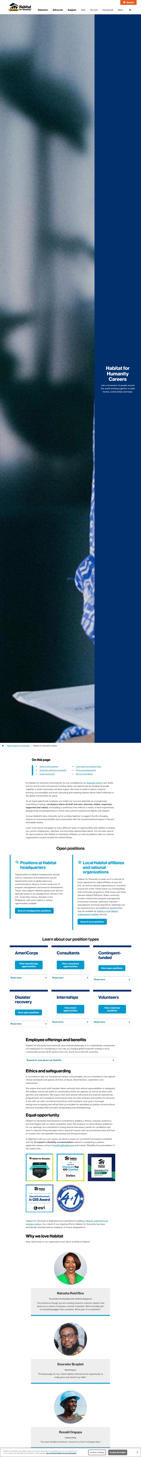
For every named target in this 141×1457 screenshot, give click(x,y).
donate (130, 2)
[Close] (137, 1452)
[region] (70, 1452)
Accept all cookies (118, 1452)
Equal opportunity (47, 774)
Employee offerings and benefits (53, 770)
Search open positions (49, 766)
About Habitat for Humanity (18, 746)
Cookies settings (97, 1452)
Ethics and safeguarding (86, 770)
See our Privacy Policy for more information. (61, 1453)
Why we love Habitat (84, 774)
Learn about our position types (88, 766)
